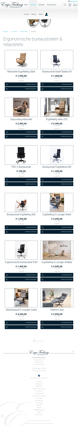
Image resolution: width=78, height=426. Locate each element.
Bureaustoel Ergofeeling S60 (21, 214)
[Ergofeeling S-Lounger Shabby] (57, 250)
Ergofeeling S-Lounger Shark (57, 214)
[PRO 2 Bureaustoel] (21, 155)
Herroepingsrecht (39, 393)
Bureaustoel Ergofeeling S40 (56, 166)
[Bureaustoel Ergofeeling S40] (57, 155)
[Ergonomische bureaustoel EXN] (21, 250)
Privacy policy (39, 391)
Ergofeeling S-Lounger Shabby (57, 262)
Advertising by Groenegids (39, 423)
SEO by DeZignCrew (29, 423)
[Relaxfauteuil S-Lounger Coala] (21, 297)
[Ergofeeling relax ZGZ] (57, 107)
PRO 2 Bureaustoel (21, 166)
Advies (41, 14)
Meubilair (41, 5)
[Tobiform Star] (57, 297)
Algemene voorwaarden (39, 388)
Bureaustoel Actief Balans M (56, 71)
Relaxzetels (39, 398)
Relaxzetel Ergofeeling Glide (21, 71)
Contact (26, 14)
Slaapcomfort (24, 31)
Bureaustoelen (39, 403)
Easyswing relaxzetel (21, 119)
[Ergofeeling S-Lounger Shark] (57, 202)
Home (26, 5)
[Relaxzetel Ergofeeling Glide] (21, 59)
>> (43, 341)
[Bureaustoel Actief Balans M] (57, 59)
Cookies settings (49, 423)
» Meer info (21, 80)
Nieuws (33, 14)
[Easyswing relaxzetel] (21, 107)
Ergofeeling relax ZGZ (57, 119)
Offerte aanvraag (31, 89)
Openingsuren (51, 5)
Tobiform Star (57, 309)
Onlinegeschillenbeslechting (39, 396)
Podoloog (39, 415)
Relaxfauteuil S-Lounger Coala (21, 309)
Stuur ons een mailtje (39, 371)
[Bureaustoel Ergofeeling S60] (21, 202)
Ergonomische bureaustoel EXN (21, 262)
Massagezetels (39, 400)
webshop (33, 5)
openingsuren (74, 1)
